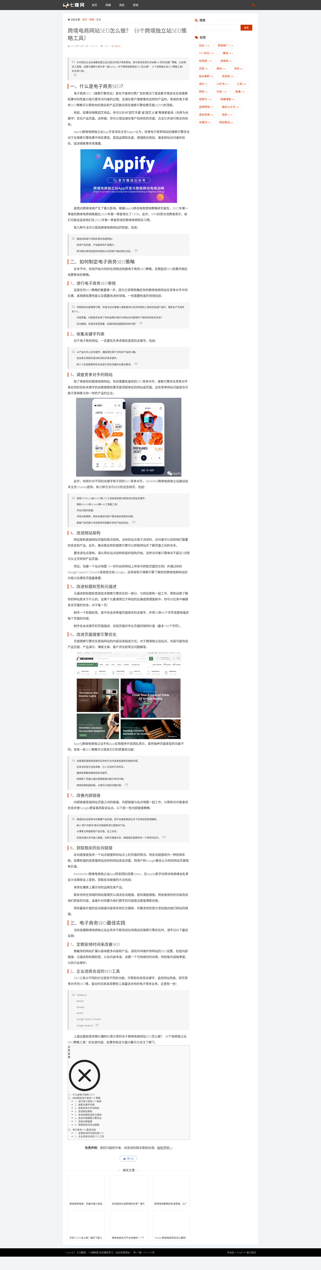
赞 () (130, 1158)
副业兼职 (206, 76)
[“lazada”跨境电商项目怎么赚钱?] (171, 1222)
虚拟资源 (206, 114)
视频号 (205, 99)
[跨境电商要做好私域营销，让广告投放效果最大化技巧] (171, 1188)
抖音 (222, 91)
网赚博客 (227, 99)
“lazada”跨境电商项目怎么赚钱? (170, 1237)
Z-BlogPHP (240, 1252)
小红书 (222, 84)
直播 (239, 91)
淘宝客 (228, 76)
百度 (203, 68)
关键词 (205, 122)
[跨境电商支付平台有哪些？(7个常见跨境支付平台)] (128, 1222)
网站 (203, 91)
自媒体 (226, 61)
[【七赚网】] (75, 4)
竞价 (203, 84)
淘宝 (238, 68)
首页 (94, 5)
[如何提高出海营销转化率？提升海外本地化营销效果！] (128, 1188)
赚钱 (228, 53)
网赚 (108, 5)
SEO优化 (206, 53)
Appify (117, 46)
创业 (204, 45)
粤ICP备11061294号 (143, 1252)
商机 (122, 5)
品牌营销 (206, 107)
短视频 (205, 61)
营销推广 (225, 45)
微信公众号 (230, 107)
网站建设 (226, 122)
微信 (221, 68)
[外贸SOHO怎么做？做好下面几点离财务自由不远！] (86, 1222)
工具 (241, 84)
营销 (135, 5)
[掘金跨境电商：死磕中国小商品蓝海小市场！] (86, 1188)
